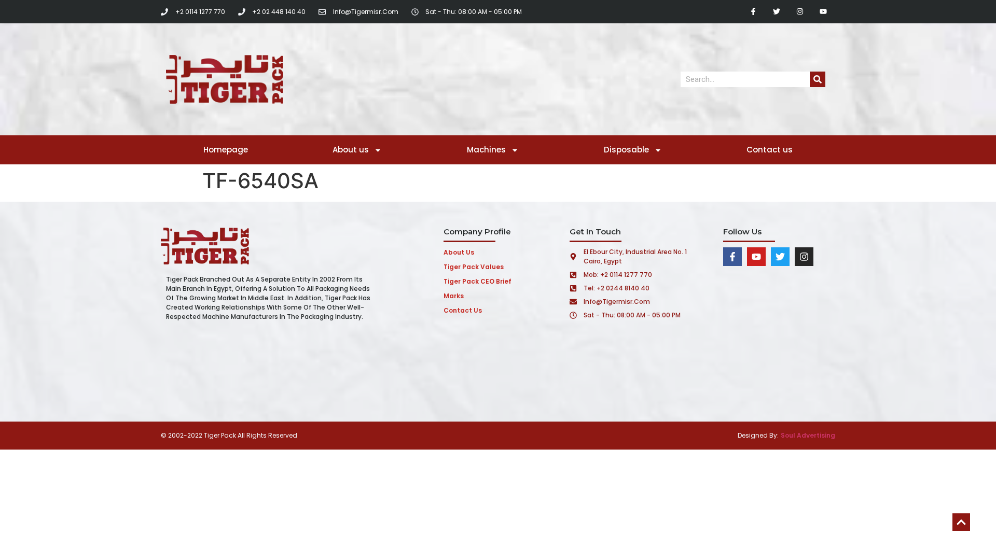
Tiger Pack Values (474, 266)
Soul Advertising (808, 435)
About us (351, 149)
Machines (486, 149)
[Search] (817, 79)
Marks (454, 295)
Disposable (626, 149)
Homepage (225, 149)
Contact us (769, 149)
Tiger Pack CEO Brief (477, 281)
